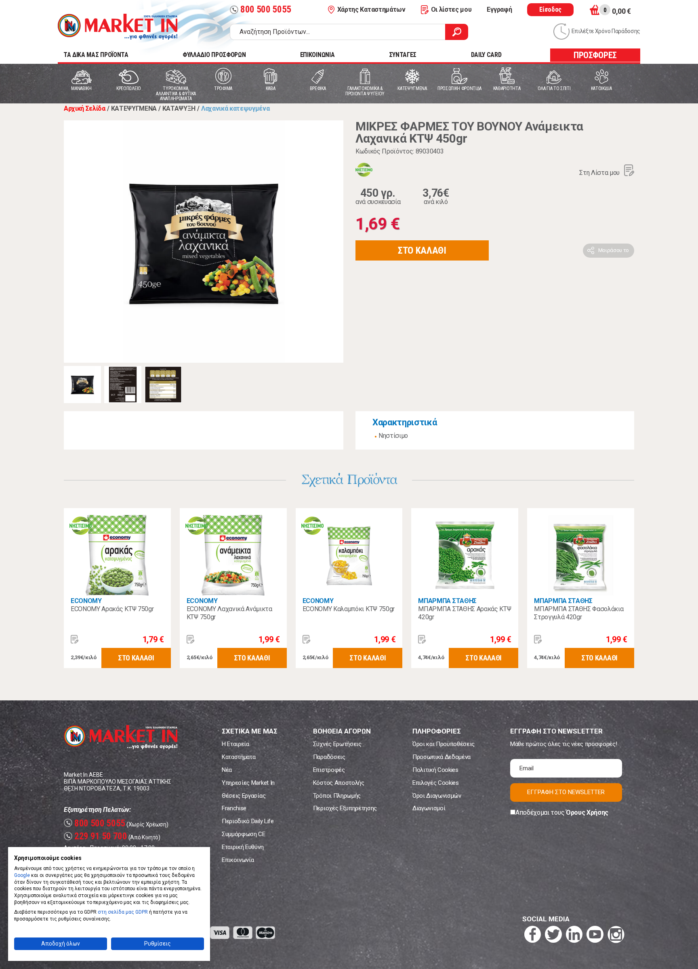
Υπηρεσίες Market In (248, 782)
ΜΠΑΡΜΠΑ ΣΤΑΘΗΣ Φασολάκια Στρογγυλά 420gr (578, 613)
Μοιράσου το (613, 250)
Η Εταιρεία (235, 744)
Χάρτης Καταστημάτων (371, 9)
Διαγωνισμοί (428, 808)
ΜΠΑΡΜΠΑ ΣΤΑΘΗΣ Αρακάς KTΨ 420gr (464, 613)
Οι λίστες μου (451, 9)
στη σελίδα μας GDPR (123, 912)
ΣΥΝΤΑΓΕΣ (402, 55)
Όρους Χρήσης (587, 812)
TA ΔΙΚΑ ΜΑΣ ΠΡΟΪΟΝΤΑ (95, 55)
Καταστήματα (238, 757)
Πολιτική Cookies (435, 770)
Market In (117, 27)
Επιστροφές (329, 770)
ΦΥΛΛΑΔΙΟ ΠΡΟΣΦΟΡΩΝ (214, 55)
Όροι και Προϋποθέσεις (443, 744)
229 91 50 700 (96, 836)
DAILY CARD (486, 55)
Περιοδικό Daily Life (248, 821)
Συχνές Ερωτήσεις (337, 744)
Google (22, 875)
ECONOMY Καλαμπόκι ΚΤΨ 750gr (349, 609)
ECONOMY (86, 601)
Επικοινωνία (238, 860)
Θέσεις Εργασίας (243, 795)
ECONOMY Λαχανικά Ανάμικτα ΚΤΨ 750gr (229, 613)
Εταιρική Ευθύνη (242, 847)
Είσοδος (550, 9)
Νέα (227, 770)
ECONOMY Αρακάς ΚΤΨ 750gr (112, 609)
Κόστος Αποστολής (338, 782)
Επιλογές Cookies (435, 782)
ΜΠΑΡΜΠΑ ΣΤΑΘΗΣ (447, 601)
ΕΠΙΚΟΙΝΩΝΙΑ (317, 55)
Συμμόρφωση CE (243, 834)
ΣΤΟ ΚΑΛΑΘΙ (422, 250)
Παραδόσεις (329, 757)
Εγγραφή (499, 9)
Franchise (234, 808)
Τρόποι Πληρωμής (337, 795)
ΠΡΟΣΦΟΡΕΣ (595, 55)
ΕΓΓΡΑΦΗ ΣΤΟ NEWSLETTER (566, 792)
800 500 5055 (261, 9)
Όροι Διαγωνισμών (436, 795)
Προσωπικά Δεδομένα (441, 757)
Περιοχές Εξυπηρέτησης (345, 808)
